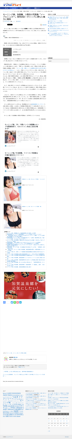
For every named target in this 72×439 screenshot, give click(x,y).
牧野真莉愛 (11, 413)
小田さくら (7, 407)
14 (60, 420)
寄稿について (21, 367)
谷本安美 (19, 414)
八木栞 (22, 404)
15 (63, 420)
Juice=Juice (7, 395)
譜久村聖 (15, 414)
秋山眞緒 (9, 414)
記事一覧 (15, 357)
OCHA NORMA (15, 395)
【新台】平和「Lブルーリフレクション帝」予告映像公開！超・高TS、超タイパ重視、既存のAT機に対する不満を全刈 (58, 18)
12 (54, 420)
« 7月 (49, 431)
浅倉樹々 (17, 411)
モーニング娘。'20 (9, 404)
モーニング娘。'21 (16, 353)
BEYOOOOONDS (15, 393)
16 (66, 420)
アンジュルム (17, 399)
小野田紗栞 (19, 407)
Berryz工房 (6, 393)
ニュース (14, 8)
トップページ (5, 11)
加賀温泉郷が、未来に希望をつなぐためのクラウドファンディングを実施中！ (24, 242)
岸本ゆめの (11, 409)
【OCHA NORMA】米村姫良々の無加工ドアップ (58, 28)
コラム (21, 8)
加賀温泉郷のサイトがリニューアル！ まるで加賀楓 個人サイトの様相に (23, 243)
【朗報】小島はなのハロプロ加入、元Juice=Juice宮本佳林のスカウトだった (58, 26)
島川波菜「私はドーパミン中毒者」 (56, 21)
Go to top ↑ (67, 436)
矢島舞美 (16, 413)
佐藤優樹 (19, 404)
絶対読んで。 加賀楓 (41, 40)
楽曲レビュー (37, 8)
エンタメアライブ (9, 436)
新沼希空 (18, 409)
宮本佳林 (17, 406)
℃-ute (20, 395)
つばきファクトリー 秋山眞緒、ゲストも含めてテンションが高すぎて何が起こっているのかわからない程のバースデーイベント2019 (36, 401)
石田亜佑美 (21, 413)
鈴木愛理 (14, 416)
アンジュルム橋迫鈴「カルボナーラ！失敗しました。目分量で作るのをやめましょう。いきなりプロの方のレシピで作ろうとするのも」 (59, 34)
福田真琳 (5, 414)
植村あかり (8, 411)
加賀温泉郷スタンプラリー (37, 104)
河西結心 (11, 411)
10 (48, 420)
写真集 (22, 353)
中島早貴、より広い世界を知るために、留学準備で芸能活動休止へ (18, 371)
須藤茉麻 (18, 416)
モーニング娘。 (10, 353)
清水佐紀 (21, 411)
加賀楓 (25, 353)
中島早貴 (15, 404)
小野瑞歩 (12, 407)
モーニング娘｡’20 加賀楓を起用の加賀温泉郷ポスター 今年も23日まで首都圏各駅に (26, 254)
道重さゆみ (9, 416)
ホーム (6, 8)
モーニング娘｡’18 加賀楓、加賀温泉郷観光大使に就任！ (19, 266)
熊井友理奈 (6, 413)
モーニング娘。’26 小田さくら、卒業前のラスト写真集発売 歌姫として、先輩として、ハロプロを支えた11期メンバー (58, 395)
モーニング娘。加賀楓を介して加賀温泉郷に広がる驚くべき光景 (21, 233)
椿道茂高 (19, 21)
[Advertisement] (13, 314)
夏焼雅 (12, 406)
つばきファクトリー (13, 398)
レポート (29, 8)
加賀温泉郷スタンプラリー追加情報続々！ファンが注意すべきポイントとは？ (24, 234)
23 (66, 423)
